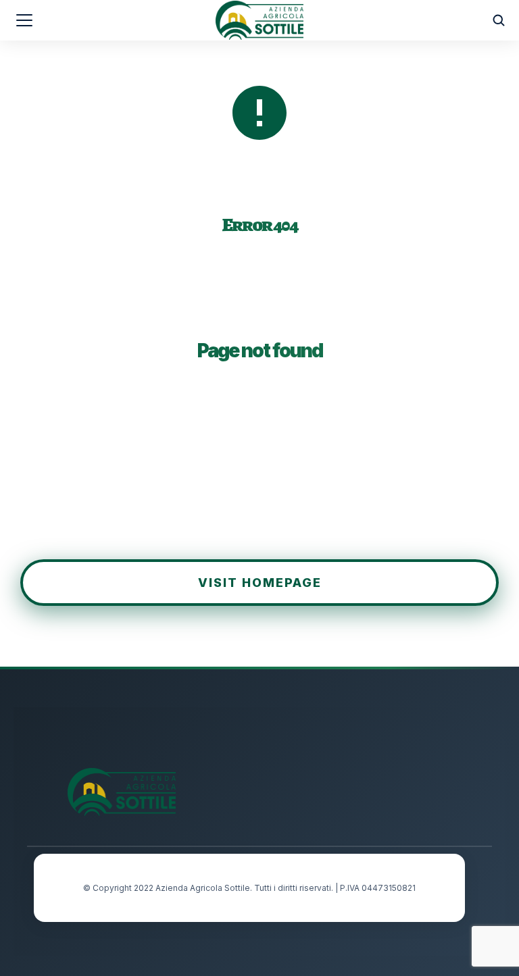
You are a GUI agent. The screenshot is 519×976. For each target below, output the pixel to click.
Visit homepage (260, 582)
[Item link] (365, 778)
